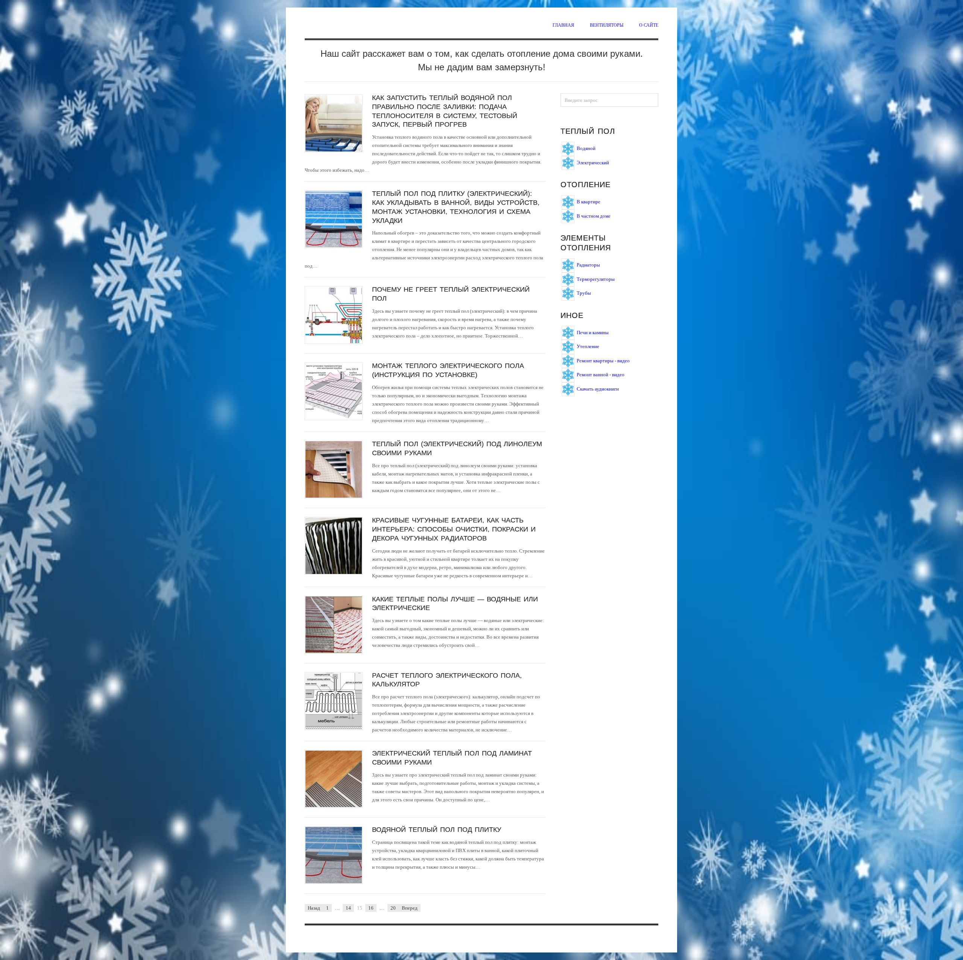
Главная (563, 25)
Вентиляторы (606, 25)
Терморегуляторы (596, 279)
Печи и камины (593, 332)
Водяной (586, 148)
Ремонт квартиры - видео (603, 360)
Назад (314, 908)
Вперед (410, 908)
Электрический (593, 162)
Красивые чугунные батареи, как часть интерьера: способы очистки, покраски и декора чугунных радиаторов (454, 529)
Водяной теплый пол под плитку (436, 829)
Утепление (588, 346)
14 (348, 908)
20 (393, 908)
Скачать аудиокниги (598, 388)
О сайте (648, 25)
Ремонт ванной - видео (600, 374)
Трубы (584, 293)
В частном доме (594, 215)
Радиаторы (588, 265)
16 (371, 908)
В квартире (588, 201)
